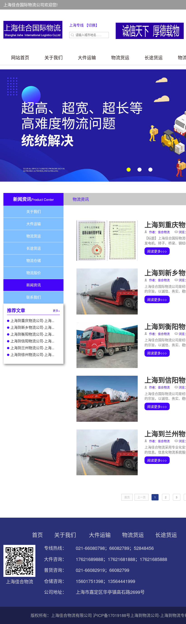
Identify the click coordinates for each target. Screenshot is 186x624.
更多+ (56, 310)
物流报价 (33, 272)
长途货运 (153, 57)
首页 (37, 535)
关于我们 (53, 57)
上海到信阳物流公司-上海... (32, 341)
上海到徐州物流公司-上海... (32, 354)
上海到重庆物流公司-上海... (32, 320)
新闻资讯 (33, 285)
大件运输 (87, 57)
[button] (129, 170)
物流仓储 (33, 260)
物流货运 (120, 57)
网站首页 (20, 57)
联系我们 (33, 297)
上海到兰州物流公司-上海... (32, 347)
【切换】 (92, 25)
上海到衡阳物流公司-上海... (32, 334)
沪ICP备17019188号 (111, 615)
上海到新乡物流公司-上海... (32, 327)
